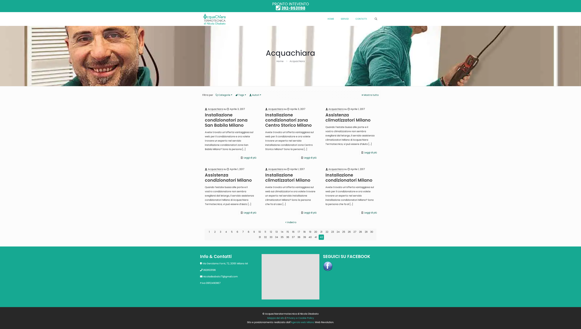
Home (280, 61)
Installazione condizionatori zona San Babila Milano (226, 120)
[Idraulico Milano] (214, 19)
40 (310, 237)
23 (332, 232)
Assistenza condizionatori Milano (228, 177)
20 (315, 232)
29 (366, 232)
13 (277, 232)
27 (354, 232)
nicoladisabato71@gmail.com (220, 276)
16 (293, 232)
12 (271, 232)
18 (304, 232)
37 (293, 237)
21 (321, 232)
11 (265, 232)
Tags (241, 95)
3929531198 (209, 270)
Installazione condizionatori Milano (348, 177)
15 (288, 232)
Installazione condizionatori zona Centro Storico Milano (288, 120)
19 (310, 232)
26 (349, 232)
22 (327, 232)
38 (298, 237)
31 (260, 237)
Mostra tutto (371, 95)
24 (338, 232)
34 (276, 237)
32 (265, 237)
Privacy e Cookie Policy (300, 318)
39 (304, 237)
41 (316, 237)
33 (271, 237)
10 (260, 232)
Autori (255, 95)
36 (287, 237)
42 (321, 237)
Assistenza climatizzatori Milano (348, 117)
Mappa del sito (276, 318)
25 (343, 232)
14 (282, 232)
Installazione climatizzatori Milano (287, 177)
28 (360, 232)
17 (299, 232)
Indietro (291, 222)
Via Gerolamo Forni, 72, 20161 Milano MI (225, 263)
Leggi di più (250, 157)
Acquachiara (297, 61)
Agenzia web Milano (302, 322)
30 (371, 232)
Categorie (224, 95)
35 (282, 237)
